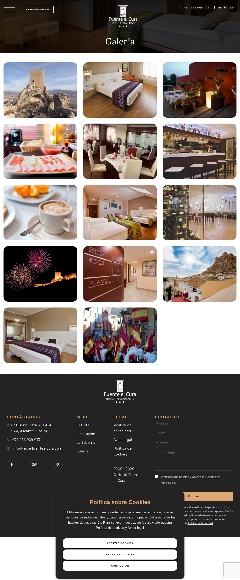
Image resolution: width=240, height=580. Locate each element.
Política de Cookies (122, 451)
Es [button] (231, 7)
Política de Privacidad (200, 523)
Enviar (194, 496)
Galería (83, 451)
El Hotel (84, 425)
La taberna (86, 442)
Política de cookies (110, 527)
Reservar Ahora (37, 9)
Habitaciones (88, 434)
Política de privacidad (122, 428)
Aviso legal (136, 527)
